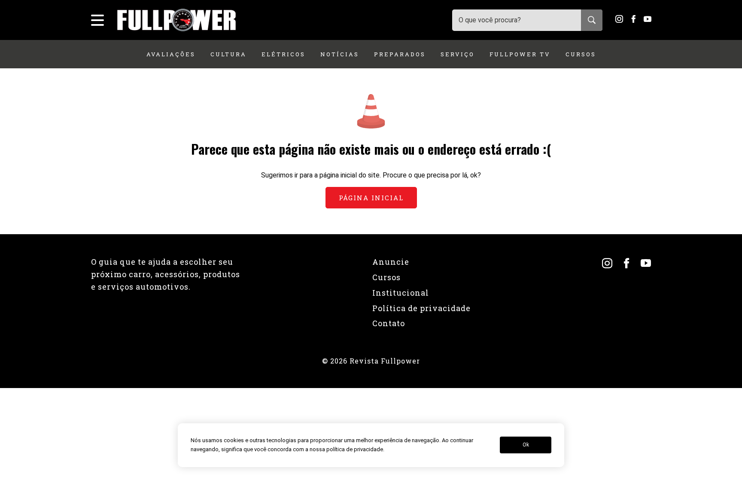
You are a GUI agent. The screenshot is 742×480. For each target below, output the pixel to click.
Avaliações (170, 54)
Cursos (581, 54)
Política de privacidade (421, 308)
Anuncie (390, 262)
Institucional (400, 292)
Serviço (457, 54)
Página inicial (371, 197)
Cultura (228, 54)
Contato (388, 323)
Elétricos (283, 54)
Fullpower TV (520, 54)
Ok (526, 445)
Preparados (400, 54)
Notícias (339, 54)
